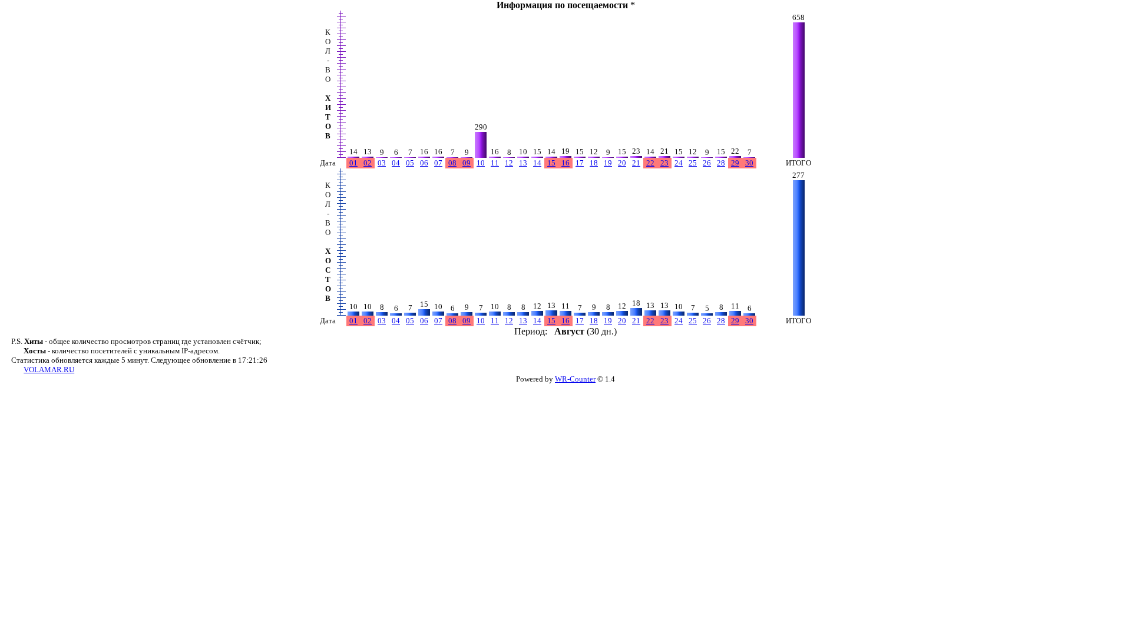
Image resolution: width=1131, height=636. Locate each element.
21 (636, 162)
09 (466, 162)
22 (650, 162)
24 (678, 162)
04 (396, 162)
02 (367, 162)
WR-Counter (575, 379)
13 (523, 162)
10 (481, 162)
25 (693, 162)
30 (749, 162)
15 (551, 162)
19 (608, 162)
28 (721, 162)
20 (622, 162)
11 (495, 162)
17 (580, 162)
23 (664, 162)
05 (410, 162)
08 (452, 162)
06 (424, 162)
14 (537, 162)
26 (707, 162)
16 (565, 162)
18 (594, 162)
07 (438, 162)
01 (353, 162)
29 (735, 162)
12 (509, 162)
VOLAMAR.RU (49, 369)
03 (382, 162)
